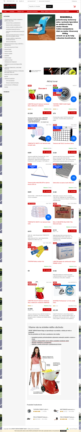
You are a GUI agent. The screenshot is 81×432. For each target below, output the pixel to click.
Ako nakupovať (32, 1)
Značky (6, 87)
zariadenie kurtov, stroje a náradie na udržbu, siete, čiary (13, 20)
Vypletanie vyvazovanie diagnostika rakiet (13, 64)
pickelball (6, 55)
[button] (31, 40)
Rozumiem (63, 430)
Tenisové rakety (8, 51)
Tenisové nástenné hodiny (12, 82)
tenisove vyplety (8, 53)
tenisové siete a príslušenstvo (13, 25)
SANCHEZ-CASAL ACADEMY (11, 74)
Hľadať (49, 6)
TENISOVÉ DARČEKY (9, 78)
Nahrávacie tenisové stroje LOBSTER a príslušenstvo (13, 44)
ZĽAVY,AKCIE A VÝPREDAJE (11, 85)
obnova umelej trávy (11, 41)
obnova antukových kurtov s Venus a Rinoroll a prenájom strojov (15, 35)
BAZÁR (6, 76)
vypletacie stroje (8, 60)
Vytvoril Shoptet (73, 428)
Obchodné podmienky (44, 1)
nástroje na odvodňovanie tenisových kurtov (15, 32)
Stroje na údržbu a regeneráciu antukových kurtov (13, 39)
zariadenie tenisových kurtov (13, 29)
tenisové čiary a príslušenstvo (13, 23)
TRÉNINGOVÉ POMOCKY (10, 62)
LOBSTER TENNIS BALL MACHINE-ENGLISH (13, 68)
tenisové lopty (7, 49)
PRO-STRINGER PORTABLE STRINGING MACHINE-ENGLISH (14, 71)
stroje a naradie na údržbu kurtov (14, 27)
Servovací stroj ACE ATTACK (11, 47)
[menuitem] (5, 11)
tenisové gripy (7, 57)
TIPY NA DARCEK (10, 80)
